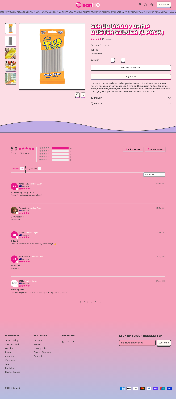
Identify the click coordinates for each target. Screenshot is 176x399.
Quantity (95, 60)
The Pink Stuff (12, 344)
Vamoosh (10, 360)
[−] (113, 60)
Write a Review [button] (156, 149)
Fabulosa (9, 348)
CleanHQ (16, 388)
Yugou (8, 364)
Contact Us (39, 356)
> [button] (100, 302)
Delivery (38, 340)
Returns (37, 344)
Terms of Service (42, 352)
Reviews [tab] (15, 168)
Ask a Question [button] (134, 149)
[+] (123, 60)
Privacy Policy (41, 348)
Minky (8, 352)
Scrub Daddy (100, 45)
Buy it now (131, 76)
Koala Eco (10, 368)
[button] (145, 5)
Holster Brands (12, 372)
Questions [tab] (33, 168)
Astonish (9, 356)
